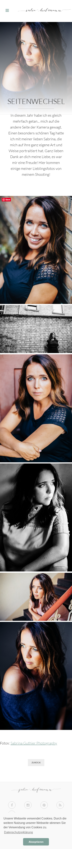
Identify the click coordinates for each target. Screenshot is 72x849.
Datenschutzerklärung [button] (18, 832)
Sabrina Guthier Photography (34, 743)
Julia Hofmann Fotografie (36, 11)
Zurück (36, 762)
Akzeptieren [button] (36, 841)
